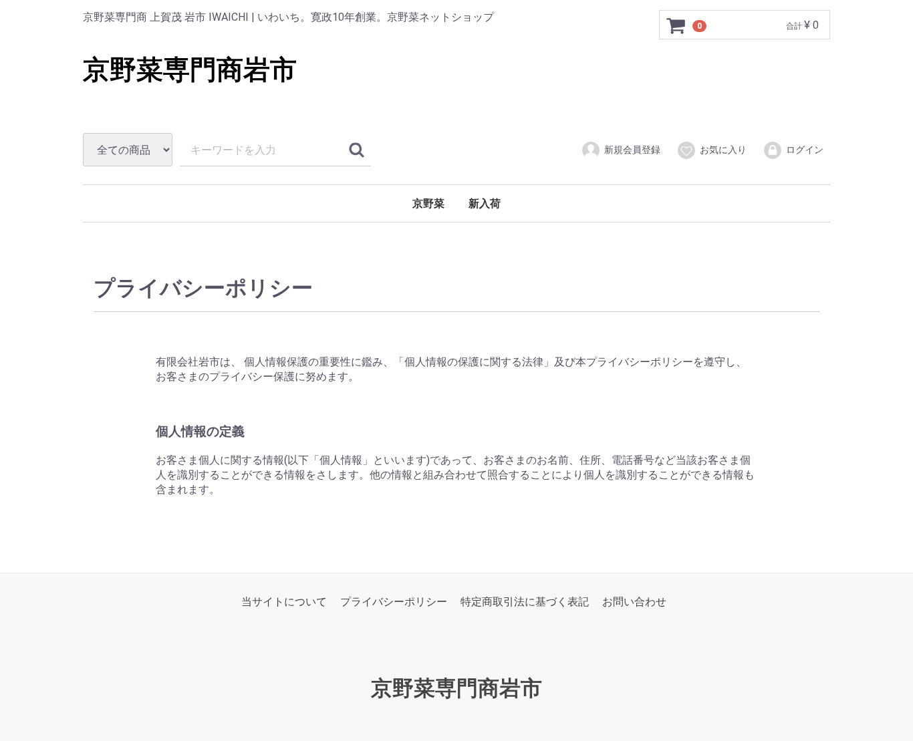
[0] (676, 25)
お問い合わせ (634, 601)
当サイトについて (284, 601)
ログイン (804, 149)
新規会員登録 (632, 149)
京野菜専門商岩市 (190, 70)
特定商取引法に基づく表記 (525, 601)
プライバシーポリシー (393, 601)
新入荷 (485, 203)
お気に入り (723, 149)
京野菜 (428, 203)
